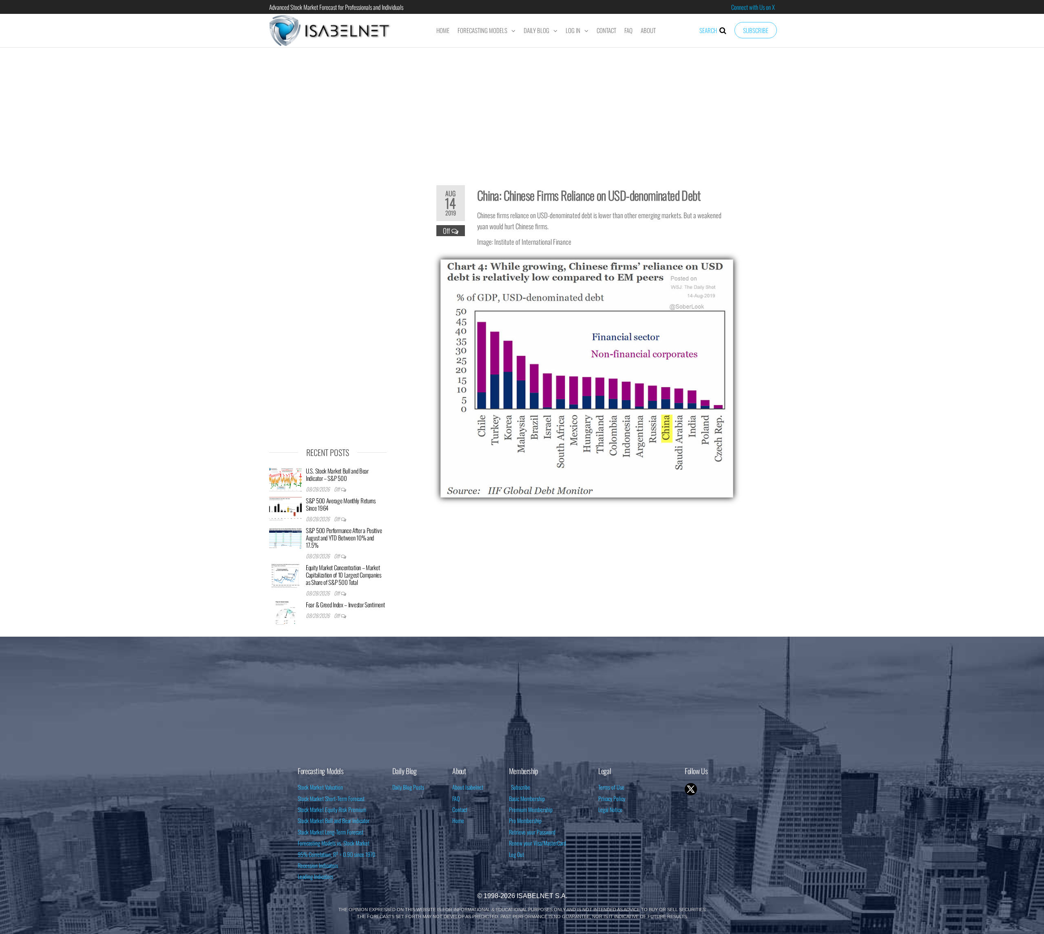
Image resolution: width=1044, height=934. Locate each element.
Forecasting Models (482, 30)
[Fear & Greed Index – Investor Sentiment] (285, 612)
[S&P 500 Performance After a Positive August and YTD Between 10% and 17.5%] (285, 537)
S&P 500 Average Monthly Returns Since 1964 (341, 504)
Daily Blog (536, 30)
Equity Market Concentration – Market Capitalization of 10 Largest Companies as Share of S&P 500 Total (343, 575)
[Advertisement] (522, 111)
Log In (573, 30)
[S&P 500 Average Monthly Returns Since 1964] (285, 508)
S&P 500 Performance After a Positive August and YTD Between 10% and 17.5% (344, 537)
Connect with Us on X (753, 6)
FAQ (628, 30)
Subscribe (755, 30)
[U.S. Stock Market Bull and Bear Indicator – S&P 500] (285, 478)
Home (442, 30)
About (648, 30)
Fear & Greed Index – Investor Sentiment (345, 604)
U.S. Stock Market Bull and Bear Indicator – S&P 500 (337, 474)
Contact (606, 30)
